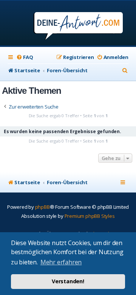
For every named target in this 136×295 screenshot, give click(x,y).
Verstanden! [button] (68, 281)
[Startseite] (68, 23)
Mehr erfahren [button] (61, 262)
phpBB (42, 206)
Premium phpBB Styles (90, 216)
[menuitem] (24, 57)
